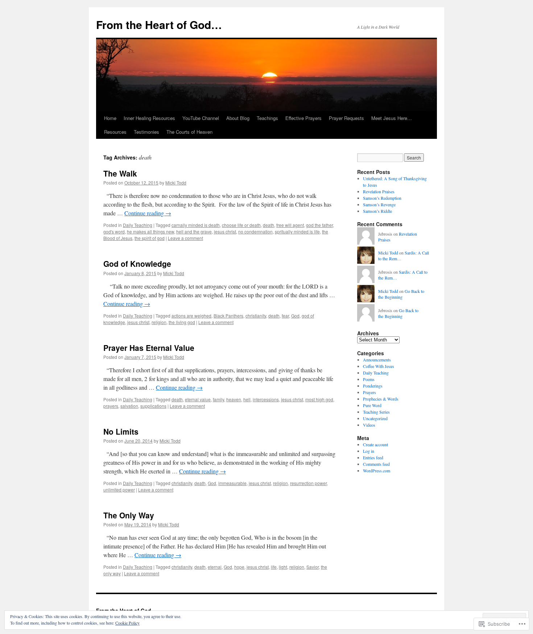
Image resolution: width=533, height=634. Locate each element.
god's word (114, 231)
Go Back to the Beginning (401, 294)
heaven (233, 399)
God (295, 315)
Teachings (267, 118)
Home (110, 118)
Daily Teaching (137, 225)
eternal (215, 567)
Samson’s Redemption (382, 198)
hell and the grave (194, 231)
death (268, 225)
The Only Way (128, 515)
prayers (110, 406)
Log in (368, 451)
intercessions (266, 399)
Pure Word (372, 405)
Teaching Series (376, 412)
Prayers (369, 392)
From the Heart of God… (159, 24)
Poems (369, 379)
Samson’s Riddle (377, 211)
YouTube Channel (200, 118)
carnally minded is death (196, 225)
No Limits (121, 431)
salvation (129, 406)
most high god (319, 399)
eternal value (198, 399)
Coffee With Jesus (378, 366)
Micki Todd (175, 182)
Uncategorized (375, 418)
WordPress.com (376, 470)
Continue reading (147, 213)
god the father (319, 225)
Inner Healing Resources (149, 118)
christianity (255, 315)
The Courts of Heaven (189, 131)
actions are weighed (191, 315)
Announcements (377, 359)
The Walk (120, 173)
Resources (115, 131)
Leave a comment (185, 238)
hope (239, 567)
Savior (312, 567)
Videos (369, 425)
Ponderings (373, 386)
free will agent (290, 225)
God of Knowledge (137, 263)
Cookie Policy (127, 623)
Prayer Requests (346, 118)
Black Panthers (228, 315)
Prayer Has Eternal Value (148, 347)
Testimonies (146, 131)
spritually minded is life (297, 231)
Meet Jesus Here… (391, 118)
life (274, 567)
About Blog (237, 118)
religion (159, 322)
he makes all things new (150, 231)
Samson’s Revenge (379, 204)
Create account (375, 444)
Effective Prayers (303, 118)
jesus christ (225, 231)
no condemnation (255, 231)
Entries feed (373, 457)
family (218, 399)
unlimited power (119, 489)
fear (285, 315)
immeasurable (232, 483)
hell (247, 399)
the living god (182, 322)
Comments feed (376, 464)
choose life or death (241, 225)
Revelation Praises (378, 191)
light (283, 567)
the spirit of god (150, 238)
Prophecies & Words (380, 399)
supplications (153, 406)
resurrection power (308, 483)
